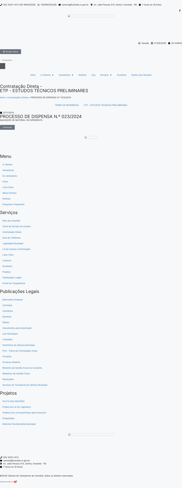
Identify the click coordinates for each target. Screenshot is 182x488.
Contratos (7, 305)
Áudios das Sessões (141, 75)
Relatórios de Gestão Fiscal (16, 373)
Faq (93, 75)
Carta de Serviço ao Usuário (16, 226)
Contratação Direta (11, 232)
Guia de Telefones (11, 238)
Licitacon (6, 260)
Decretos (6, 316)
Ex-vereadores (9, 176)
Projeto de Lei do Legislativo (16, 407)
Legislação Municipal (12, 243)
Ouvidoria (121, 75)
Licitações (7, 339)
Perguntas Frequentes (13, 204)
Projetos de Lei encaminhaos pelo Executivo (24, 412)
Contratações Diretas (17, 97)
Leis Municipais (10, 334)
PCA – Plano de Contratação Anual (19, 351)
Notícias (82, 75)
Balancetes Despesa (12, 299)
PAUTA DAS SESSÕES (13, 401)
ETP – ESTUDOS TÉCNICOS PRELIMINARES (105, 105)
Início (33, 75)
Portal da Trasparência (13, 283)
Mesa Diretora (9, 193)
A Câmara (45, 75)
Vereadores (64, 75)
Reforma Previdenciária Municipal (19, 424)
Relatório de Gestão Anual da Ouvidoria (22, 368)
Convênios (7, 311)
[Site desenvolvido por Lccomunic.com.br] (9, 482)
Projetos (6, 272)
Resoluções (8, 379)
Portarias (7, 356)
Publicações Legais (12, 277)
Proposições (8, 418)
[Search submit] (2, 66)
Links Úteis (7, 187)
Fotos (5, 181)
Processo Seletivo (11, 362)
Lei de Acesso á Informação (16, 249)
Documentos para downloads (17, 328)
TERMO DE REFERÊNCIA (67, 105)
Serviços (104, 75)
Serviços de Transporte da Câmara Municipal (24, 385)
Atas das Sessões (11, 220)
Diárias (5, 322)
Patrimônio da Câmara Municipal (18, 345)
